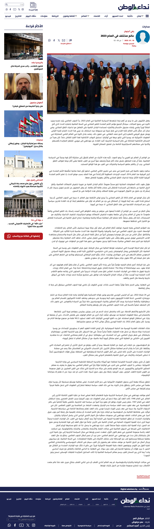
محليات (97, 504)
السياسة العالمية (143, 476)
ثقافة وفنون (69, 16)
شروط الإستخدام (104, 526)
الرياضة (55, 16)
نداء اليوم (105, 504)
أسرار (89, 504)
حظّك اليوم (31, 16)
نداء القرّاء (72, 504)
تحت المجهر (117, 16)
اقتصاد (97, 16)
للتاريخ (18, 16)
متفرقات (80, 504)
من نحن (118, 526)
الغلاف (113, 504)
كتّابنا (130, 16)
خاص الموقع (63, 504)
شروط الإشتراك (49, 526)
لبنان (139, 16)
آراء (106, 16)
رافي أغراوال (129, 31)
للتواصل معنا (66, 526)
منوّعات (43, 16)
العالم (84, 16)
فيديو (8, 16)
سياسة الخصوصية (84, 526)
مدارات (146, 27)
